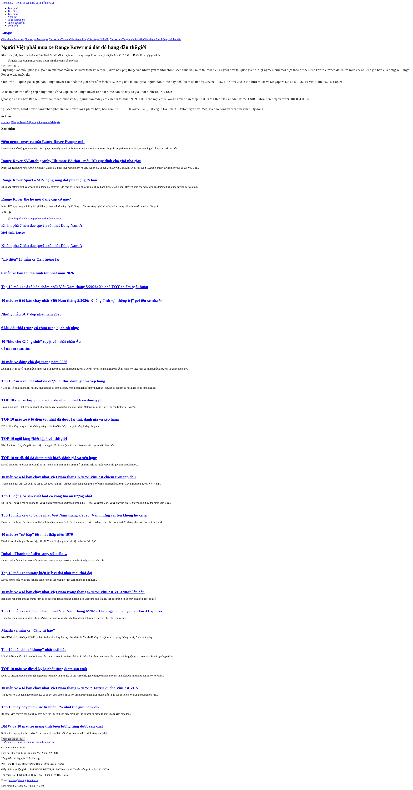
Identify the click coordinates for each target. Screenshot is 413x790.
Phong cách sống (16, 22)
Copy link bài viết (171, 39)
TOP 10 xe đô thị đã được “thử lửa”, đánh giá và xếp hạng (49, 458)
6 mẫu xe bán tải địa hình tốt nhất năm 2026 (37, 273)
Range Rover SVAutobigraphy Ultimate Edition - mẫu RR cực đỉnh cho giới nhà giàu (71, 161)
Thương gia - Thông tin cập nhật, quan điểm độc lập (28, 2)
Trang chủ (13, 8)
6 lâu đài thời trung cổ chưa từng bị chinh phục (40, 328)
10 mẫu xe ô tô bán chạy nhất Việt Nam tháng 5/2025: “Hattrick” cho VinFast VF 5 (69, 688)
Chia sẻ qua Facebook (12, 39)
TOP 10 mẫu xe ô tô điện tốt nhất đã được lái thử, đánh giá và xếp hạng (60, 419)
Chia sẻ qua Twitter (59, 39)
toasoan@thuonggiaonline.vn (23, 780)
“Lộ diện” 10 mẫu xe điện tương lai (30, 259)
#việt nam (31, 122)
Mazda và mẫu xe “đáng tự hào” (28, 630)
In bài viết (137, 39)
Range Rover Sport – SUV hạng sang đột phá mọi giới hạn (49, 180)
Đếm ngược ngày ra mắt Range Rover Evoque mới (43, 141)
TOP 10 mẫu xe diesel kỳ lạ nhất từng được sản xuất (44, 669)
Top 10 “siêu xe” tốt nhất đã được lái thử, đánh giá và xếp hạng (53, 381)
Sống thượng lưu (16, 19)
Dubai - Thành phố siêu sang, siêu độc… (34, 554)
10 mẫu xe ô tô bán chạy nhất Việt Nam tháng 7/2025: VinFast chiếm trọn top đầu (68, 477)
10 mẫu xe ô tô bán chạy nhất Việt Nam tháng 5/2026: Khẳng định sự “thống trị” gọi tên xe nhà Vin (83, 300)
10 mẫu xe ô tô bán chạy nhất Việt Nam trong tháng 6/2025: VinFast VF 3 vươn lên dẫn (73, 592)
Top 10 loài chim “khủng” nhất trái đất (33, 649)
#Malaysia (54, 122)
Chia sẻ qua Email (152, 39)
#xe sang (5, 122)
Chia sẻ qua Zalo (77, 39)
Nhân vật (12, 16)
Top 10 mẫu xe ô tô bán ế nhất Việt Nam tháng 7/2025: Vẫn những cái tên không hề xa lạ (74, 515)
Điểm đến (13, 25)
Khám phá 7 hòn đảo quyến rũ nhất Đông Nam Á (41, 225)
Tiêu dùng (13, 14)
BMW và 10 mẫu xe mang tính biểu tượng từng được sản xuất (52, 726)
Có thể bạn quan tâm (15, 348)
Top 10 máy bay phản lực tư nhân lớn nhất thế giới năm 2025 (51, 707)
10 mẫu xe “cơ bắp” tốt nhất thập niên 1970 (37, 534)
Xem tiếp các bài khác (13, 739)
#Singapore (43, 122)
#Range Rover (18, 122)
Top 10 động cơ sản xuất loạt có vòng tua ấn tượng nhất (46, 496)
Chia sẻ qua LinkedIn (98, 39)
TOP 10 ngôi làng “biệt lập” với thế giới (34, 438)
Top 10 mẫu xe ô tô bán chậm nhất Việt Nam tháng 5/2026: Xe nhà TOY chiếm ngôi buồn (74, 287)
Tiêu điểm (13, 11)
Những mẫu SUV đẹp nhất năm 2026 (31, 314)
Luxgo (6, 32)
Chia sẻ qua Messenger (36, 39)
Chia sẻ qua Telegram (121, 39)
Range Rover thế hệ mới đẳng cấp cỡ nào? (36, 199)
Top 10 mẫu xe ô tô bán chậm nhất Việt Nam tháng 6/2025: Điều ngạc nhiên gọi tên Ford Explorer (82, 611)
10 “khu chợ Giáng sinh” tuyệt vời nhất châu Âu (41, 341)
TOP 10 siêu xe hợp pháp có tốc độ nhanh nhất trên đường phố (52, 400)
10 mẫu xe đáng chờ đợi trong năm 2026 (34, 362)
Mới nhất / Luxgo (13, 232)
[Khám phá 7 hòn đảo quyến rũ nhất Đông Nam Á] (34, 218)
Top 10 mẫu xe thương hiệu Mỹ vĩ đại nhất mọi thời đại (46, 573)
